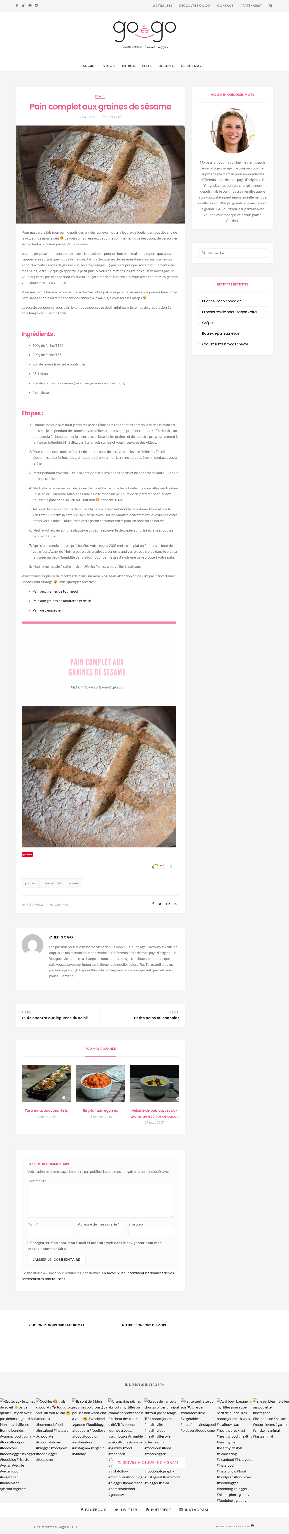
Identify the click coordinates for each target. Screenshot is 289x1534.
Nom (33, 1224)
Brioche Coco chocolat (221, 301)
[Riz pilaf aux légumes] (100, 1083)
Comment (62, 904)
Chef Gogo (114, 117)
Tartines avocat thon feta (46, 1110)
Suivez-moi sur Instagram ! (152, 1462)
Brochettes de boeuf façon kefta (229, 312)
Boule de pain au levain (221, 333)
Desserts (166, 66)
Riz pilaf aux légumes (100, 1110)
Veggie (109, 66)
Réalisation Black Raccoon (232, 1526)
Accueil (89, 66)
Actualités (162, 5)
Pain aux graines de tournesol (55, 591)
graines (30, 883)
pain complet (52, 883)
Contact (225, 5)
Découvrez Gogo (194, 5)
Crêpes (208, 322)
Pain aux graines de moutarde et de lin (62, 600)
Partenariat (251, 5)
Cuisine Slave (192, 66)
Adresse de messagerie (98, 1224)
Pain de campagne (47, 610)
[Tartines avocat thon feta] (46, 1083)
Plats (146, 66)
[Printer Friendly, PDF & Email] (163, 866)
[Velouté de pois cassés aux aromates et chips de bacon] (154, 1083)
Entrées (128, 66)
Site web (135, 1224)
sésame (73, 883)
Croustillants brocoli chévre (225, 344)
